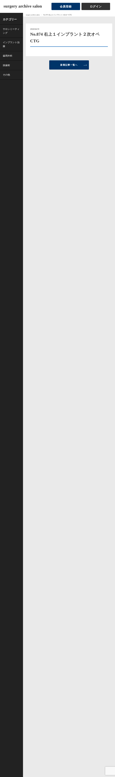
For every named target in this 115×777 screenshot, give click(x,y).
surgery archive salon (23, 6)
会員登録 (66, 6)
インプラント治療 (11, 44)
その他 (6, 74)
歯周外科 (7, 55)
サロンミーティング (11, 31)
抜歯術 (6, 65)
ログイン (96, 6)
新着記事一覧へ (69, 65)
